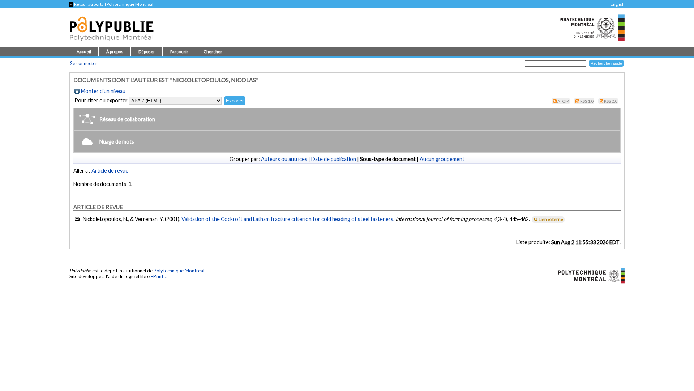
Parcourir (179, 51)
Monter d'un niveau (103, 91)
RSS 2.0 (610, 101)
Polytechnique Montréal (179, 270)
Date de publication (333, 159)
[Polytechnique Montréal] (588, 275)
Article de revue (109, 170)
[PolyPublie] (111, 43)
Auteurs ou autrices (284, 159)
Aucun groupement (442, 159)
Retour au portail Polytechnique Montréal (111, 4)
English (618, 4)
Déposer (146, 51)
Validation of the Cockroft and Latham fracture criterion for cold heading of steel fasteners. (287, 219)
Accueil (84, 51)
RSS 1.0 (587, 101)
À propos (114, 51)
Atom (563, 101)
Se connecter (83, 63)
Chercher (213, 51)
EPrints (158, 276)
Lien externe (551, 219)
